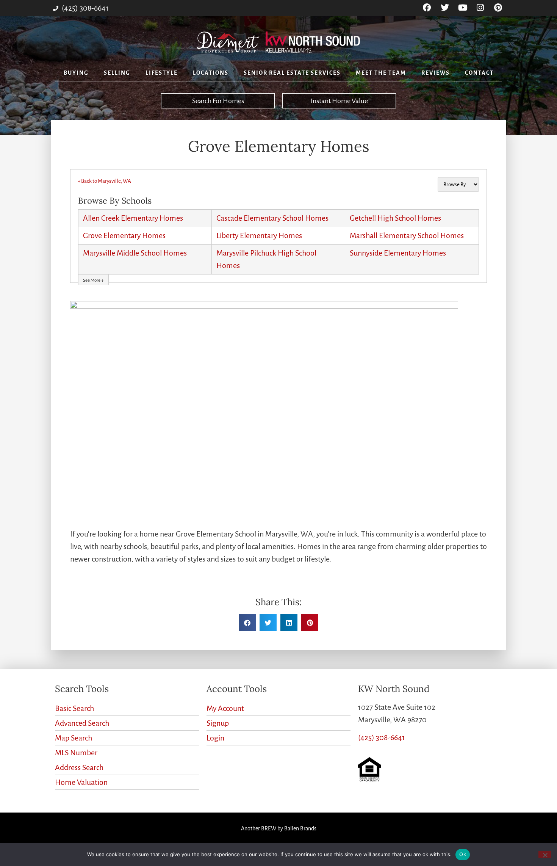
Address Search (79, 767)
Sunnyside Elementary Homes (398, 253)
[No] (544, 854)
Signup (218, 723)
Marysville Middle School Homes (135, 253)
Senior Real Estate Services (292, 73)
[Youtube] (463, 8)
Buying (76, 73)
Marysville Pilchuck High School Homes (266, 259)
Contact (479, 73)
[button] (247, 622)
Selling (117, 73)
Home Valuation (81, 782)
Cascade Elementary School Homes (272, 218)
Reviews (435, 73)
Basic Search (74, 708)
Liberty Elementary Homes (259, 235)
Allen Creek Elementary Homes (133, 218)
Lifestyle (162, 73)
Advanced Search (82, 723)
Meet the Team (381, 73)
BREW (268, 828)
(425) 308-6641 (381, 737)
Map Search (73, 738)
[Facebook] (427, 8)
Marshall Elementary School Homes (407, 235)
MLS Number (76, 752)
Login (215, 738)
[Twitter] (445, 8)
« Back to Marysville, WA (104, 181)
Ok (462, 854)
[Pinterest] (498, 8)
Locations (210, 73)
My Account (225, 708)
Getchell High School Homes (395, 218)
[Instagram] (480, 8)
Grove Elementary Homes (124, 235)
